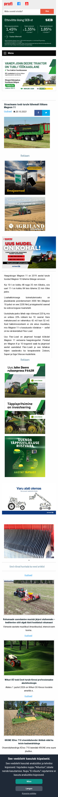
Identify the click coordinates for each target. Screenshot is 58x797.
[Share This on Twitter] (46, 113)
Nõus (29, 781)
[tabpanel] (29, 541)
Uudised (8, 111)
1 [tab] (29, 560)
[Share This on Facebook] (38, 113)
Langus (29, 788)
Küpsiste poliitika (29, 793)
